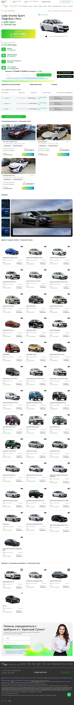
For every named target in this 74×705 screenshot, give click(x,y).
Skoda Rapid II (42, 141)
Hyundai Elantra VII (9, 175)
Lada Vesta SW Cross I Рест (34, 475)
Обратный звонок (66, 1)
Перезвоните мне (17, 647)
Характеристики (36, 84)
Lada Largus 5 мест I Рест (57, 354)
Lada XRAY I (6, 354)
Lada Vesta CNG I (31, 330)
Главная (25, 6)
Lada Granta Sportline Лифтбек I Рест (12, 549)
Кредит (35, 6)
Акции (49, 6)
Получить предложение (44, 75)
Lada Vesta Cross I (8, 330)
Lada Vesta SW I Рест (9, 475)
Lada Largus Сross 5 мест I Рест (35, 378)
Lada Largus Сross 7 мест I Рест (59, 378)
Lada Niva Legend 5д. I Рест (58, 402)
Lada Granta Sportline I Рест (34, 524)
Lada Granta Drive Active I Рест (59, 282)
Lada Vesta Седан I (8, 306)
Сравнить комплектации (14, 116)
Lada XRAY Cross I (31, 354)
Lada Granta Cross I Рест (33, 281)
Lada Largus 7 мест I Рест (10, 378)
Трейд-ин (40, 6)
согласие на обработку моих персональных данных (36, 78)
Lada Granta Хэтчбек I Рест (58, 257)
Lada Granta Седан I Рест (10, 257)
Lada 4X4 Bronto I (55, 427)
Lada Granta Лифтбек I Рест (34, 257)
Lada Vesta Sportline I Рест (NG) (59, 500)
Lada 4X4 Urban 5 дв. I (32, 427)
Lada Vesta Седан (31, 451)
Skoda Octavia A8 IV (55, 581)
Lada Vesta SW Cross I (56, 306)
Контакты (70, 6)
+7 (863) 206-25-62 (45, 1)
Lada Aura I (6, 524)
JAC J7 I (5, 606)
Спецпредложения (56, 6)
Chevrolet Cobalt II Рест (10, 141)
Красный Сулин (3, 2)
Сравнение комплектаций (10, 84)
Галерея (54, 84)
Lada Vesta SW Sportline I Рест (59, 525)
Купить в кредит (28, 154)
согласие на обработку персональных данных (22, 681)
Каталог (30, 6)
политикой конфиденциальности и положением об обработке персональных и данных (16, 651)
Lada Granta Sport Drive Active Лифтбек (59, 475)
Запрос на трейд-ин (66, 76)
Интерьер (5, 228)
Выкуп (45, 6)
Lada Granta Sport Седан (10, 500)
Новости (65, 6)
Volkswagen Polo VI (8, 581)
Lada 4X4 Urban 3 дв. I (9, 427)
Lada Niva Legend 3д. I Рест (34, 402)
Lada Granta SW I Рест (9, 281)
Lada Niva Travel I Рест (9, 451)
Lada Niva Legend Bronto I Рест (35, 500)
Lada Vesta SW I (31, 306)
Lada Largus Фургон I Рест (10, 402)
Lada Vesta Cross (55, 451)
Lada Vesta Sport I (55, 330)
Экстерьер (6, 208)
